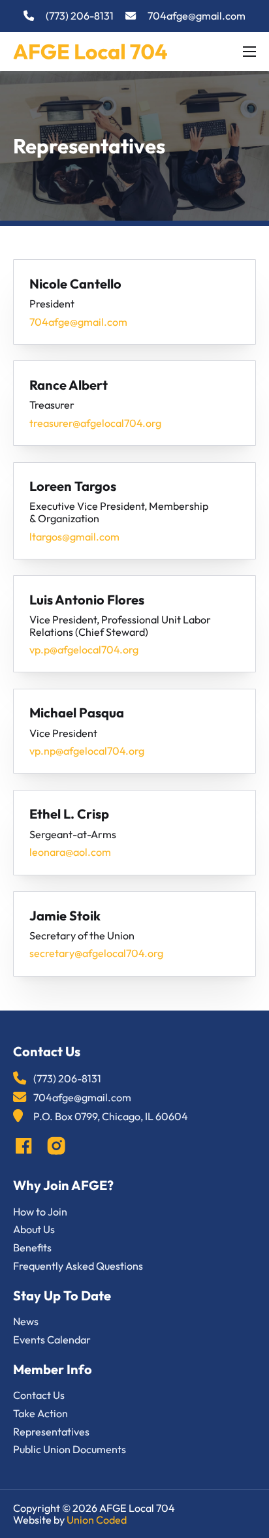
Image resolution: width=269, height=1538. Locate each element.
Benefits (32, 1248)
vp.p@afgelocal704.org (83, 650)
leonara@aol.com (70, 852)
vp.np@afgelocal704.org (86, 751)
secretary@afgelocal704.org (96, 953)
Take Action (40, 1413)
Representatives (51, 1432)
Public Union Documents (69, 1449)
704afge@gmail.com (196, 16)
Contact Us (39, 1395)
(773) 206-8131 (80, 16)
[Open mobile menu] (249, 51)
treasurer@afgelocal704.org (95, 423)
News (26, 1321)
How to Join (40, 1212)
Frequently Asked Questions (78, 1266)
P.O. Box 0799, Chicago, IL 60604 (110, 1116)
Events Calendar (52, 1340)
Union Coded (97, 1519)
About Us (34, 1229)
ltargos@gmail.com (74, 537)
